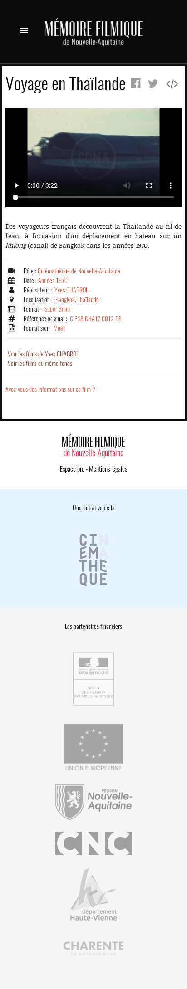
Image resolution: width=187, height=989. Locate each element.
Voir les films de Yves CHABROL (43, 354)
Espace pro (72, 468)
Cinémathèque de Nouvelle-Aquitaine (79, 271)
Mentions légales (108, 468)
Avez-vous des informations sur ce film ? (50, 389)
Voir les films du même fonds (40, 363)
